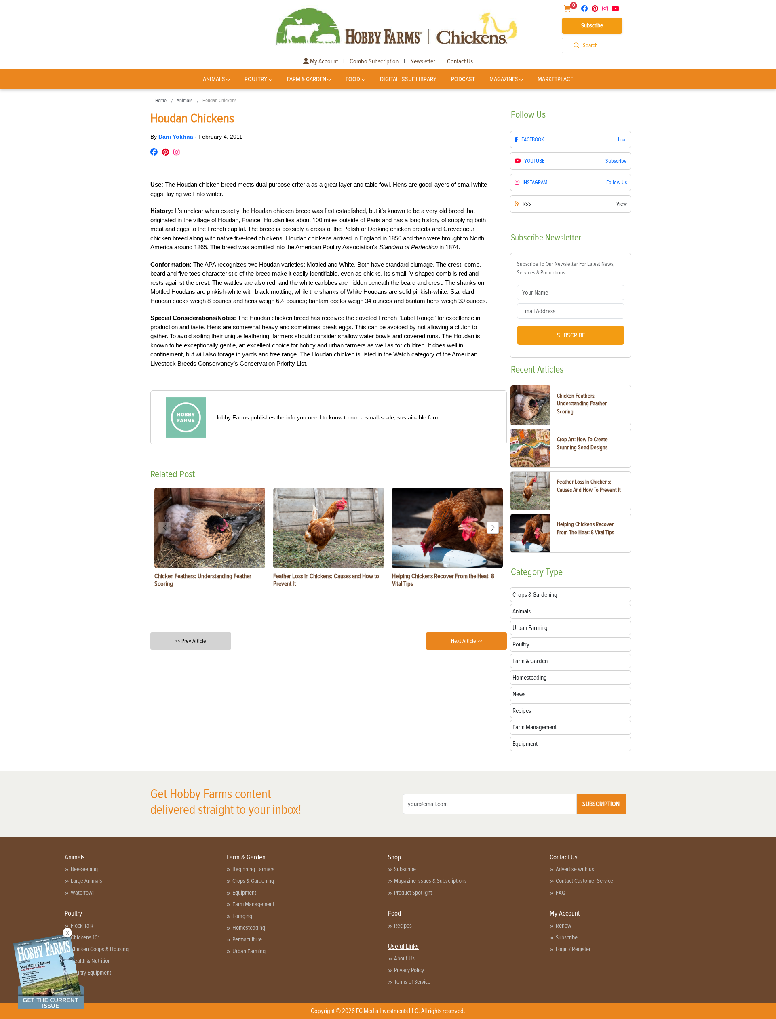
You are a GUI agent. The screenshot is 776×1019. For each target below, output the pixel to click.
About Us (404, 958)
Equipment (244, 892)
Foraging (242, 916)
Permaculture (247, 939)
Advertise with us (575, 869)
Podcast (463, 79)
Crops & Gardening (253, 880)
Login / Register (573, 949)
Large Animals (86, 880)
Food (353, 79)
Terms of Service (412, 981)
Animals (214, 79)
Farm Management (253, 904)
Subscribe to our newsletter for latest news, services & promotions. (565, 268)
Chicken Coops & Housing (100, 949)
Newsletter (422, 61)
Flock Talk (82, 925)
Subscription (601, 804)
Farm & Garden (306, 79)
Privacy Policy (409, 970)
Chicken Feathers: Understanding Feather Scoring (582, 403)
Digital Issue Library (408, 79)
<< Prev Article (190, 641)
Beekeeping (84, 869)
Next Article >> (466, 641)
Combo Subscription (374, 61)
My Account (323, 61)
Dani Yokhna (176, 136)
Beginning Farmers (253, 869)
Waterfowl (82, 892)
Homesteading (248, 927)
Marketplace (555, 79)
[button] (493, 528)
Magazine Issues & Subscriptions (430, 880)
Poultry (256, 79)
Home (161, 100)
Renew (563, 925)
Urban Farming (249, 951)
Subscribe (592, 25)
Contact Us (460, 61)
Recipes (403, 925)
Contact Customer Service (584, 880)
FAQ (560, 892)
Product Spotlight (413, 892)
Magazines (503, 79)
